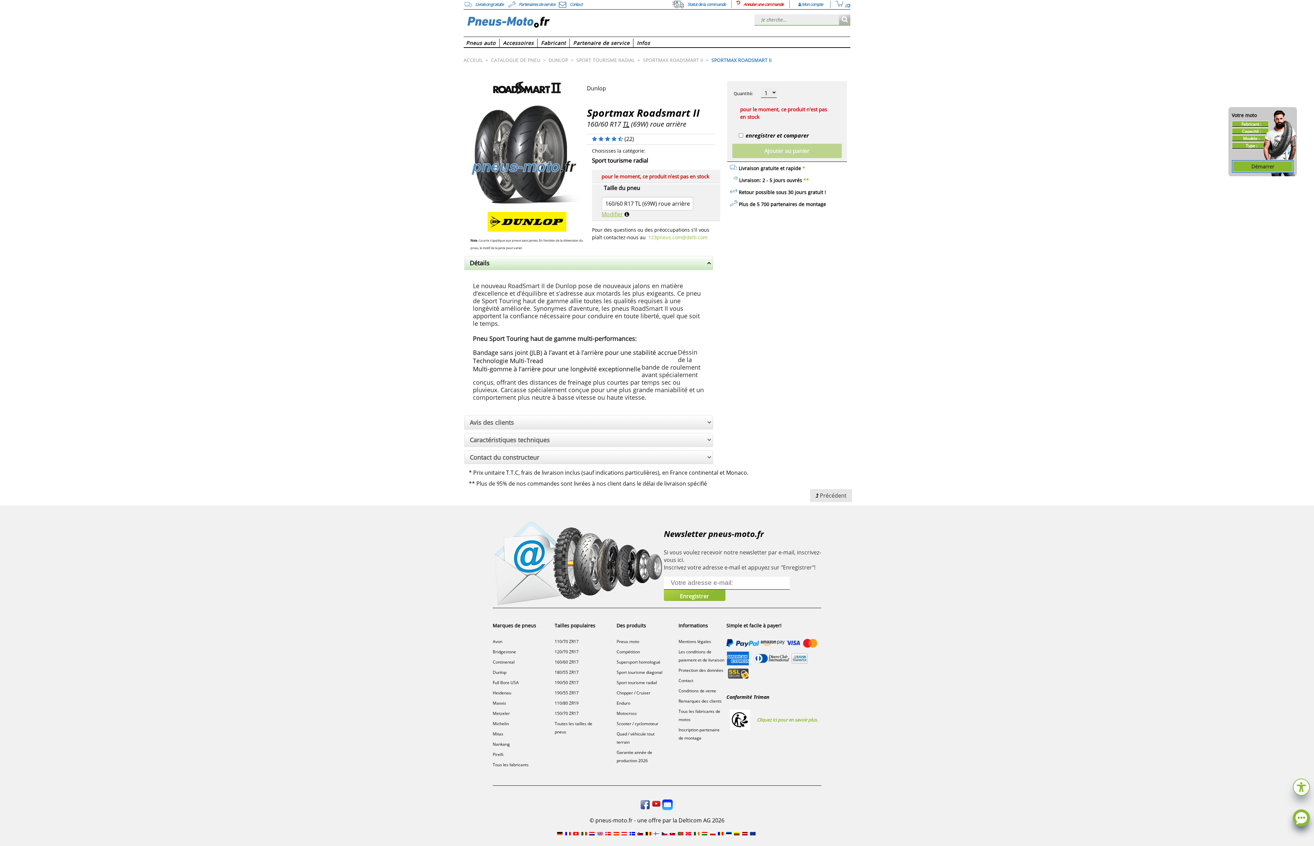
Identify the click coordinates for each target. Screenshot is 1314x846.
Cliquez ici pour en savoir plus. (787, 720)
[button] (1301, 786)
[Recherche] (844, 20)
